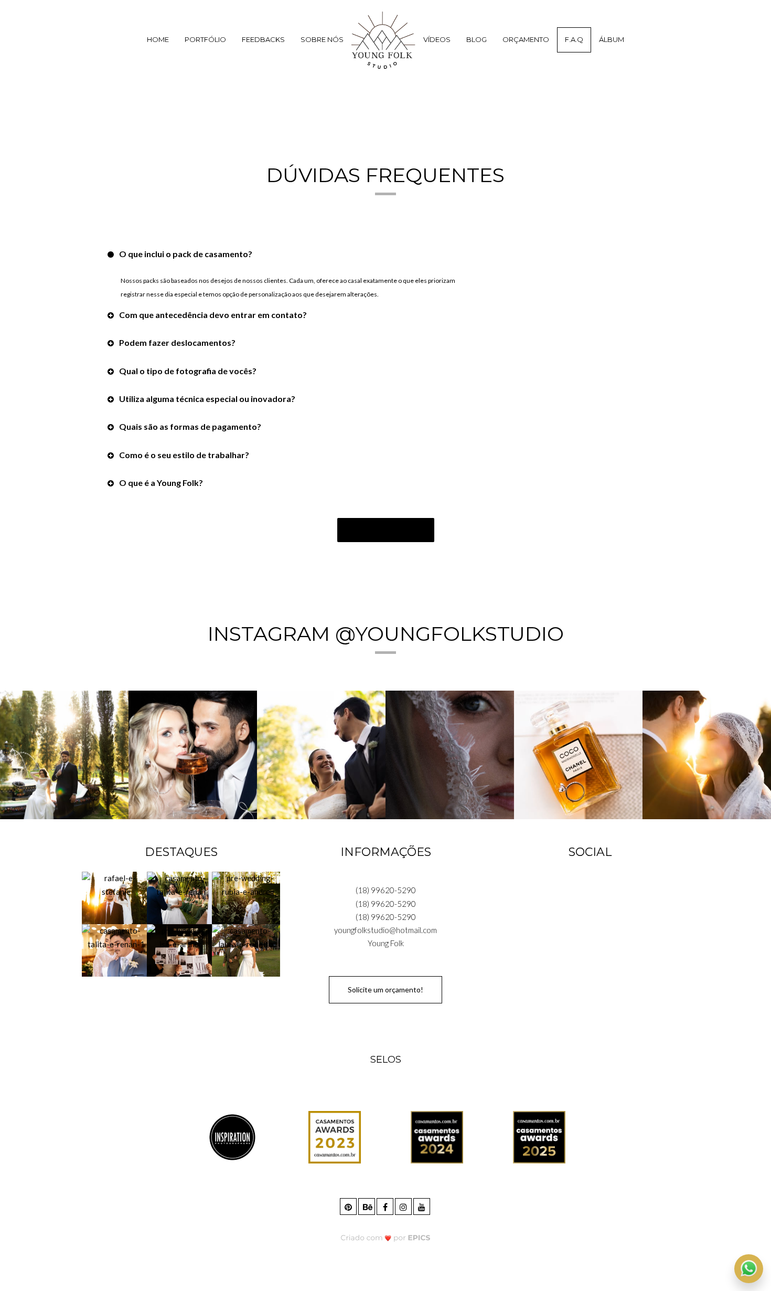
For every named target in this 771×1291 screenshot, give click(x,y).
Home (158, 39)
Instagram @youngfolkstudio (386, 633)
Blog (476, 39)
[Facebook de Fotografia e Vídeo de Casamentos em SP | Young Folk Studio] (386, 1205)
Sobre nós (322, 39)
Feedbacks (263, 39)
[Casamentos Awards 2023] (334, 1136)
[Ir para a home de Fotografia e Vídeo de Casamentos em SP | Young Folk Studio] (383, 40)
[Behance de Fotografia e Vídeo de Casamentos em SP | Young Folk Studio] (367, 1205)
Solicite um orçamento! (385, 989)
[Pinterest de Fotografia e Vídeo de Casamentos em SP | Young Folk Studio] (349, 1205)
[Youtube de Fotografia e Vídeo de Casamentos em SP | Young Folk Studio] (422, 1205)
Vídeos (437, 39)
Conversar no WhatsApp (385, 529)
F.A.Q (574, 39)
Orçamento (525, 39)
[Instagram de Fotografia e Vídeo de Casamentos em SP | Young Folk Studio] (404, 1205)
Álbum (611, 39)
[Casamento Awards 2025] (539, 1136)
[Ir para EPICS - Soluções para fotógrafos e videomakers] (386, 1237)
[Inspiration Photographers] (232, 1136)
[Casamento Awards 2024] (436, 1136)
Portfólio (205, 39)
